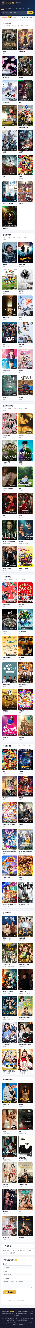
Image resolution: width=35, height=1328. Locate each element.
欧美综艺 (24, 579)
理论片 (24, 8)
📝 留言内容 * (6, 1278)
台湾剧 (14, 408)
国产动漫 (17, 745)
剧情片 (4, 239)
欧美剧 (4, 410)
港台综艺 (11, 579)
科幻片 (20, 237)
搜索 (30, 12)
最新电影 (8, 235)
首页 (2, 8)
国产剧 (4, 408)
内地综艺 (5, 579)
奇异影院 (29, 1250)
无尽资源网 (6, 1250)
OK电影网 (5, 1253)
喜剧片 (9, 237)
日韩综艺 (17, 579)
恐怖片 (25, 237)
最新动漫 (8, 746)
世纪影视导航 (21, 1250)
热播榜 (29, 8)
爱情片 (14, 237)
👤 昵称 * (5, 1264)
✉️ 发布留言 (10, 1292)
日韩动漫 (24, 745)
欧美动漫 (30, 745)
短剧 (20, 8)
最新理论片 (9, 1079)
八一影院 (13, 1250)
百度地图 (21, 1324)
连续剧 (9, 8)
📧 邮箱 (5, 1271)
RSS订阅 (15, 1324)
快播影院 (12, 1253)
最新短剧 (8, 913)
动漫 (17, 8)
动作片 (4, 237)
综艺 (14, 8)
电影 (6, 8)
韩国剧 (25, 408)
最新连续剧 (9, 406)
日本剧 (20, 408)
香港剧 (9, 408)
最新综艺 (8, 577)
